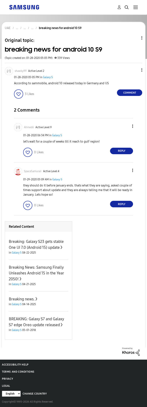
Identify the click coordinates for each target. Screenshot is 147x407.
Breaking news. (22, 299)
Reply (121, 150)
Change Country (35, 393)
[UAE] (24, 7)
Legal (6, 386)
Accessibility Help (15, 364)
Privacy (7, 378)
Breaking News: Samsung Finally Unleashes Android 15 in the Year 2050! (36, 273)
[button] (135, 70)
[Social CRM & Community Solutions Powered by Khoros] (131, 351)
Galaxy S (48, 77)
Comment (129, 92)
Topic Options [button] (135, 38)
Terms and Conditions (18, 371)
